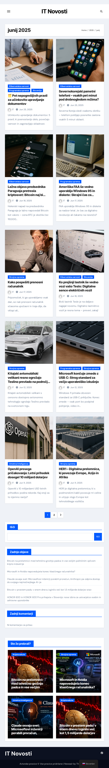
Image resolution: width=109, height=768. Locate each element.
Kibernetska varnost (19, 86)
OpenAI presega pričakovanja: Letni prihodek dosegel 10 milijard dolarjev (28, 473)
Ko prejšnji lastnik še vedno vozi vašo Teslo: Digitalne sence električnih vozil (78, 286)
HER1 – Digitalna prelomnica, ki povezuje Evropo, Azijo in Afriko (79, 473)
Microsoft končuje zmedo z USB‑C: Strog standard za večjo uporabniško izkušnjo (79, 377)
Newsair (68, 763)
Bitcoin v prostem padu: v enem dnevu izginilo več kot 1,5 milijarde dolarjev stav (49, 589)
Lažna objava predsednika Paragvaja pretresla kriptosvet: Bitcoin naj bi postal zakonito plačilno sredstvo (26, 195)
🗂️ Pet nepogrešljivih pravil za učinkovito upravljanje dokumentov (27, 100)
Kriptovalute (19, 654)
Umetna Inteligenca (18, 464)
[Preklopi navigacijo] (8, 11)
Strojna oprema (16, 277)
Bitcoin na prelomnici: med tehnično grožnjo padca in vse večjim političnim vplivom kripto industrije (29, 687)
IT (13, 109)
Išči (12, 527)
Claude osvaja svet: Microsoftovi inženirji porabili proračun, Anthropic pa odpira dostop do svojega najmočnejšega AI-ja (27, 735)
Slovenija (37, 90)
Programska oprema (19, 90)
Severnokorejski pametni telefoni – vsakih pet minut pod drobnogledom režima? (79, 95)
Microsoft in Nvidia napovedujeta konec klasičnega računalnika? (41, 571)
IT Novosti (54, 11)
